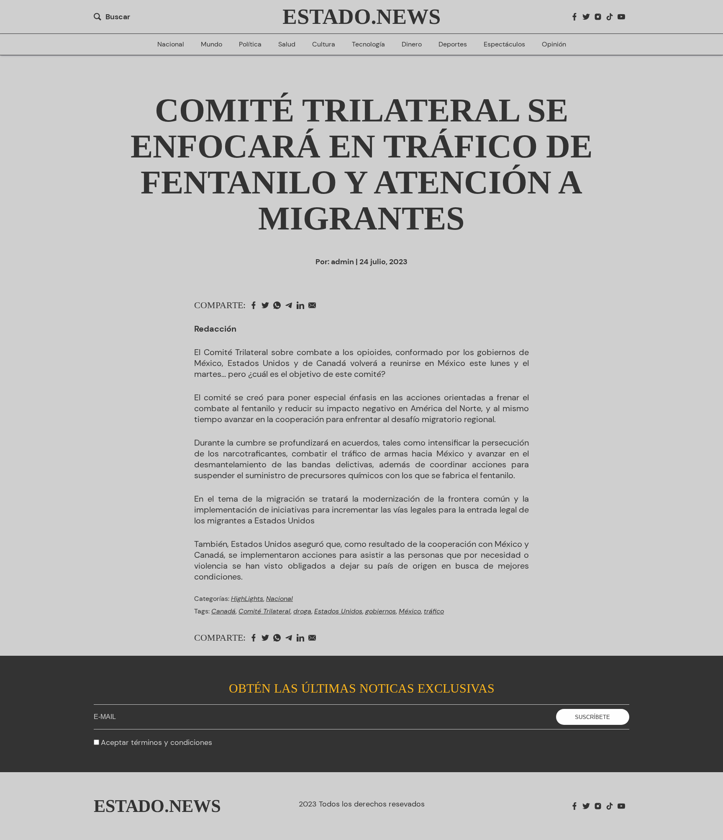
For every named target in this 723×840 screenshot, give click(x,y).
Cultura (323, 44)
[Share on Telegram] (291, 305)
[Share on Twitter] (267, 305)
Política (250, 44)
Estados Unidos (338, 611)
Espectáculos (504, 44)
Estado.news (362, 17)
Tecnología (368, 44)
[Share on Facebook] (256, 305)
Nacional (170, 44)
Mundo (211, 44)
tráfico (434, 611)
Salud (286, 44)
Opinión (554, 44)
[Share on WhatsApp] (279, 305)
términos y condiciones (171, 742)
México (410, 611)
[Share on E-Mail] (314, 305)
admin (342, 262)
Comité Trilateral (264, 611)
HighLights (247, 598)
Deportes (452, 44)
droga (302, 611)
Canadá (223, 611)
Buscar (117, 16)
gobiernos (380, 611)
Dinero (412, 44)
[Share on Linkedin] (302, 305)
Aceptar (156, 742)
